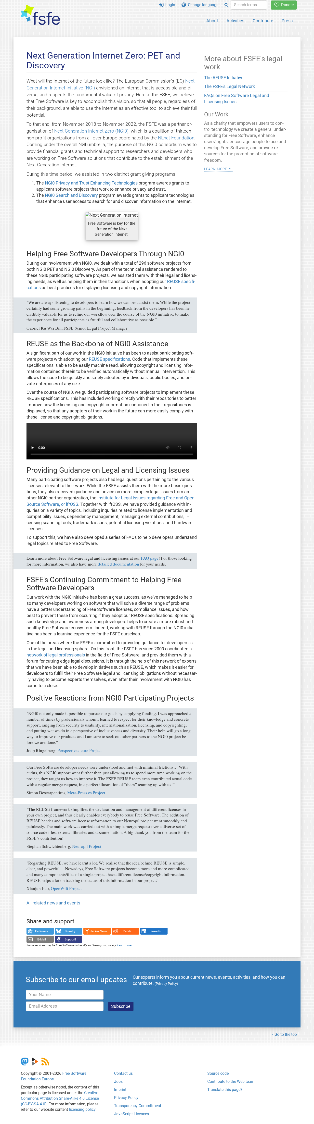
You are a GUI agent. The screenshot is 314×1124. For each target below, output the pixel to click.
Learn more (124, 945)
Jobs (118, 1081)
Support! (70, 939)
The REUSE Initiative (224, 77)
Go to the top (286, 1034)
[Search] (226, 5)
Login (169, 4)
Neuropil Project (86, 846)
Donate (286, 4)
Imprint (120, 1089)
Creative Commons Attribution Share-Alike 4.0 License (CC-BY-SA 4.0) (60, 1098)
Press (287, 20)
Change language (202, 4)
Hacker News (98, 931)
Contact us (123, 1073)
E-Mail (41, 939)
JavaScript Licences (131, 1114)
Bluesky (70, 931)
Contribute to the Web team (230, 1081)
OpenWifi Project (66, 888)
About (212, 20)
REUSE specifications (109, 359)
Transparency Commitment (137, 1105)
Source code (218, 1073)
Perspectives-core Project (79, 750)
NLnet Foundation (176, 138)
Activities (235, 20)
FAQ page (149, 558)
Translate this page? (224, 1089)
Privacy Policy (126, 1097)
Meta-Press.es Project (86, 792)
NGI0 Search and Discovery (71, 195)
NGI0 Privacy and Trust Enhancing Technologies (91, 183)
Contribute (263, 20)
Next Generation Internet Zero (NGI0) (91, 131)
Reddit (127, 931)
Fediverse (41, 931)
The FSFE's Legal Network (229, 86)
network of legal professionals (55, 655)
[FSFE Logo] (40, 15)
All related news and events (53, 903)
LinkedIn (155, 931)
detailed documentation (118, 564)
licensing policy (82, 1109)
